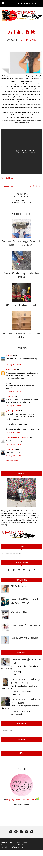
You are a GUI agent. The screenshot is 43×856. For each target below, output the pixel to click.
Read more (26, 672)
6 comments (8, 186)
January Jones (12, 411)
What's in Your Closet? (20, 612)
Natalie (9, 355)
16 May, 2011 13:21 (13, 365)
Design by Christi (13, 800)
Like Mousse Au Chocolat (17, 438)
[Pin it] (39, 186)
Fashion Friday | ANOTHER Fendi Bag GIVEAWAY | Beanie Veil (26, 601)
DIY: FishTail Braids (19, 586)
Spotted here (7, 178)
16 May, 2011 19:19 (13, 433)
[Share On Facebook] (33, 186)
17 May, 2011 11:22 (13, 456)
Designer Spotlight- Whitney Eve (24, 638)
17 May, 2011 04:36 (13, 444)
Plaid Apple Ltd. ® (28, 800)
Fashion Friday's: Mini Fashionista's (25, 625)
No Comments (17, 714)
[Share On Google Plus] (36, 186)
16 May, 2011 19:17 (13, 406)
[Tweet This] (30, 186)
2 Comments (16, 694)
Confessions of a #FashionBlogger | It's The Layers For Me (26, 681)
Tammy (9, 396)
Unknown (10, 370)
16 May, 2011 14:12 (13, 391)
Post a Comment (11, 461)
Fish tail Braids (29, 40)
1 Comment (15, 674)
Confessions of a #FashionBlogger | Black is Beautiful (26, 700)
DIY (20, 40)
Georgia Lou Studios (9, 845)
